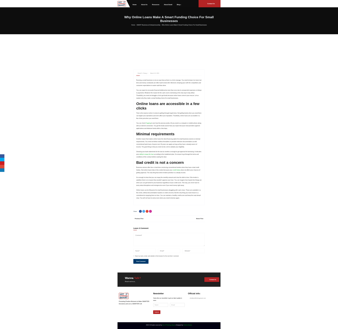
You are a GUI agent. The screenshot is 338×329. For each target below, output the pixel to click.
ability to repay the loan (146, 154)
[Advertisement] (169, 47)
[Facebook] (140, 211)
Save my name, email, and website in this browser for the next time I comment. (157, 256)
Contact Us (211, 3)
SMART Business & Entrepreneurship (148, 25)
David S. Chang (142, 73)
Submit (156, 312)
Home (133, 25)
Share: (135, 211)
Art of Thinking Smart (168, 325)
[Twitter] (143, 211)
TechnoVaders (188, 325)
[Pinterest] (150, 211)
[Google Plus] (147, 211)
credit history (177, 170)
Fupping (148, 123)
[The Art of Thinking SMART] (122, 3)
